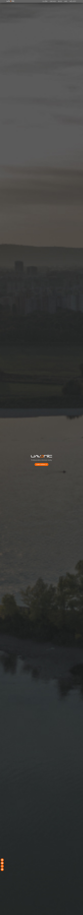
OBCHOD (53, 1)
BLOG (60, 1)
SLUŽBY (45, 1)
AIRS (65, 1)
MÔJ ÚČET (73, 1)
